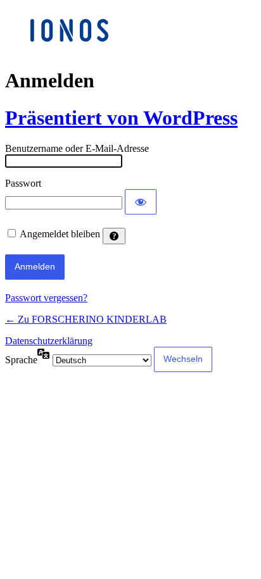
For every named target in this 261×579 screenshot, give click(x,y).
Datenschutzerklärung (48, 340)
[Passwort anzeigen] (140, 202)
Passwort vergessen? (46, 297)
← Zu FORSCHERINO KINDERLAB (86, 319)
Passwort (23, 183)
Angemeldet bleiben (60, 233)
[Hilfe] (114, 236)
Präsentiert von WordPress (121, 117)
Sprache (21, 359)
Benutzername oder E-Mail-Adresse (77, 148)
